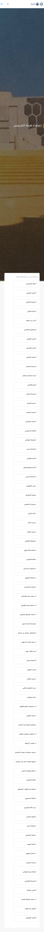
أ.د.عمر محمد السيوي (29, 642)
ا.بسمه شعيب (31, 863)
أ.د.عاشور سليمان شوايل (27, 734)
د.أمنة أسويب (31, 844)
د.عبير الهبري (31, 403)
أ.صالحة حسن (31, 449)
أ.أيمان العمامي (31, 918)
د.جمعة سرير (31, 826)
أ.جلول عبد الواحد (30, 909)
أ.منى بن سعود (31, 320)
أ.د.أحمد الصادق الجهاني (28, 614)
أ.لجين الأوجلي (31, 339)
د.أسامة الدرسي (30, 477)
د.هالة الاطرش (31, 780)
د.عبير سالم (32, 523)
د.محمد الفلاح (31, 716)
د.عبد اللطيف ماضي (29, 688)
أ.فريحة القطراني (30, 881)
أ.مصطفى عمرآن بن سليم (27, 633)
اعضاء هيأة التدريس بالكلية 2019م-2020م (27, 277)
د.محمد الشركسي (30, 587)
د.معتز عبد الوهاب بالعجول (27, 789)
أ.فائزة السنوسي (30, 431)
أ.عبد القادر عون (31, 651)
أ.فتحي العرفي (31, 293)
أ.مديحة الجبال (31, 394)
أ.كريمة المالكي (31, 302)
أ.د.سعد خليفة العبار (29, 899)
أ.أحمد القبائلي (31, 348)
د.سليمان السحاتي (29, 569)
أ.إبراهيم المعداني (30, 330)
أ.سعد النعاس (31, 412)
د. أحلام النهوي (31, 853)
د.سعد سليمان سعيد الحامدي (25, 752)
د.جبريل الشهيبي (30, 504)
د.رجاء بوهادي (31, 697)
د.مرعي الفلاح (31, 532)
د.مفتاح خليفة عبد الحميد (27, 725)
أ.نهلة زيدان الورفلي (29, 872)
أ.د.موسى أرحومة (30, 743)
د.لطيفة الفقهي (30, 541)
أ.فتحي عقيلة (31, 890)
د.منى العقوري (31, 486)
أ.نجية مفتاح (32, 311)
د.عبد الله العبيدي (30, 808)
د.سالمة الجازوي (30, 578)
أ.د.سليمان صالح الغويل (28, 706)
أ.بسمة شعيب (31, 366)
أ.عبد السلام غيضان (29, 376)
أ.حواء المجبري (31, 284)
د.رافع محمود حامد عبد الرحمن (26, 762)
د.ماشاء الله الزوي (30, 550)
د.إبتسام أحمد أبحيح (29, 624)
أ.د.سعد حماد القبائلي (28, 596)
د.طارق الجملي (31, 817)
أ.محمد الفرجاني (30, 422)
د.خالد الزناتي (32, 513)
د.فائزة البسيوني (30, 798)
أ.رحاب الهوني (31, 670)
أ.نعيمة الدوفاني (30, 440)
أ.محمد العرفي (31, 357)
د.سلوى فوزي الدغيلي (29, 771)
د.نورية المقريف (30, 495)
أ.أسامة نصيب (31, 660)
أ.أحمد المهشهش (29, 467)
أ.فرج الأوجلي (31, 385)
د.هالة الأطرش (31, 559)
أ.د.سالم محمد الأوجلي (28, 605)
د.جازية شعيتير (31, 835)
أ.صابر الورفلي (31, 458)
